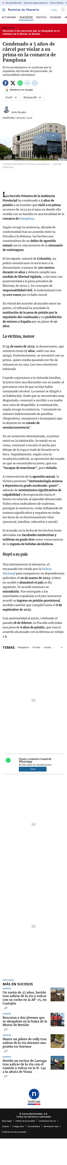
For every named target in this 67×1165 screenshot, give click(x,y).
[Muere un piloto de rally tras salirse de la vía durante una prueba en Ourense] (57, 1041)
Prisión (36, 647)
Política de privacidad (25, 1121)
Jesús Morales (19, 112)
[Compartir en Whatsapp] (20, 83)
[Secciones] (3, 10)
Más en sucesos (18, 983)
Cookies (5, 1126)
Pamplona (27, 218)
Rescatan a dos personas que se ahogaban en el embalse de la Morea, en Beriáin (31, 32)
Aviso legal (7, 1121)
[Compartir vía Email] (35, 83)
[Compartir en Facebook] (5, 83)
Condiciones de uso (47, 1121)
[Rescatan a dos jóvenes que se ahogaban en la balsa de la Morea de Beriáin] (57, 1019)
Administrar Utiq (51, 1126)
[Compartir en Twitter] (13, 83)
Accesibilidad (34, 1126)
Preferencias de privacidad (14, 1132)
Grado (47, 647)
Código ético (18, 1126)
